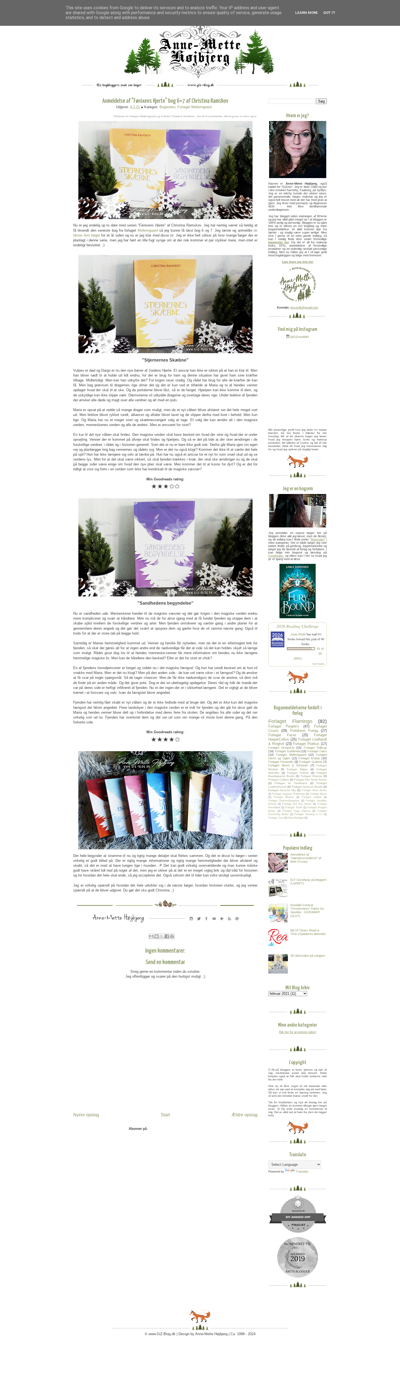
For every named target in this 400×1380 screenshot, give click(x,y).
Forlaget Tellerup (315, 747)
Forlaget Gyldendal (287, 751)
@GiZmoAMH (299, 336)
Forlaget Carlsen (278, 779)
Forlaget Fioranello (280, 761)
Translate (302, 1171)
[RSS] (229, 924)
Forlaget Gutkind (310, 761)
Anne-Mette (298, 634)
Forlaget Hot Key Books (297, 804)
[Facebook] (206, 924)
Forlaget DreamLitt (281, 747)
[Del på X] (161, 936)
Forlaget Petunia (311, 776)
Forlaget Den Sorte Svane (310, 779)
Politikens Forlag (304, 731)
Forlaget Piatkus (306, 744)
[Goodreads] (214, 924)
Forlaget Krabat (309, 758)
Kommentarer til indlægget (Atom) (175, 1129)
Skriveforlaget (296, 817)
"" (317, 539)
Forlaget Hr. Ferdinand (291, 783)
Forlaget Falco (317, 751)
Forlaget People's (283, 726)
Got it (329, 13)
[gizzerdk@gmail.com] (237, 924)
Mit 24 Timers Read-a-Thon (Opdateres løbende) (308, 932)
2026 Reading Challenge (297, 626)
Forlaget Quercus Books (307, 786)
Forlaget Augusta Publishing (288, 793)
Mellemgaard (148, 230)
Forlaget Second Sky (282, 790)
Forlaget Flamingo (290, 721)
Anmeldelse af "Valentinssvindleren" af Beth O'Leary (305, 858)
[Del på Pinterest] (172, 936)
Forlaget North (293, 807)
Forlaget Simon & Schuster (288, 765)
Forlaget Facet (282, 735)
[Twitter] (199, 924)
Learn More (306, 13)
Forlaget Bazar (318, 793)
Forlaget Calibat (311, 797)
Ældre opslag (244, 1114)
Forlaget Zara (276, 817)
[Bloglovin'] (222, 924)
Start (165, 1114)
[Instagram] (191, 924)
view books (318, 664)
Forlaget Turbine (298, 772)
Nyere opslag (86, 1114)
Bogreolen (167, 107)
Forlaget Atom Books (314, 790)
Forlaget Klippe (297, 769)
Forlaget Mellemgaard (194, 107)
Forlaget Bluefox (284, 797)
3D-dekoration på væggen (307, 955)
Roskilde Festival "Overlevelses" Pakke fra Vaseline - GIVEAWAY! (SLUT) (307, 910)
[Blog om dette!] (156, 936)
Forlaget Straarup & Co (308, 814)
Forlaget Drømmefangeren (283, 800)
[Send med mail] (151, 936)
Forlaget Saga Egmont (296, 811)
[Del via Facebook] (167, 936)
